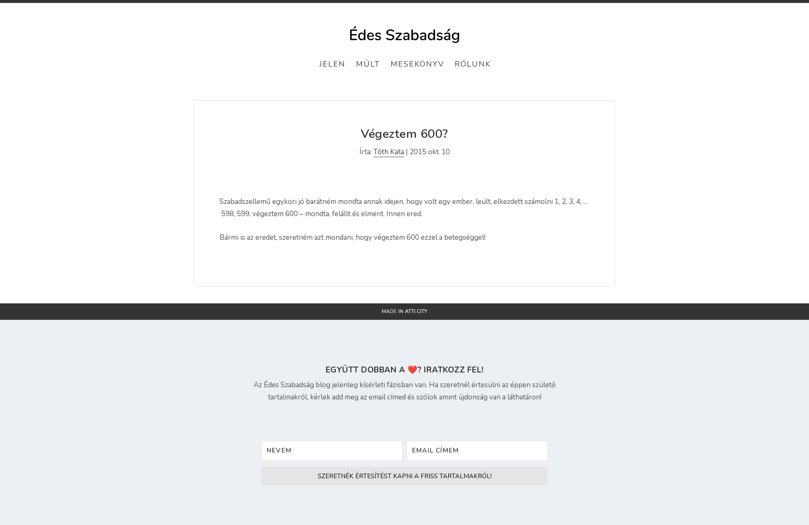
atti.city (416, 311)
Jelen (332, 64)
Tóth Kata (388, 152)
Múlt (368, 64)
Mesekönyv (417, 64)
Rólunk (473, 64)
